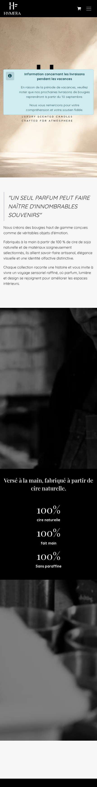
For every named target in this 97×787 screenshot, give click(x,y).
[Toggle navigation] (89, 9)
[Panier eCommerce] (79, 9)
